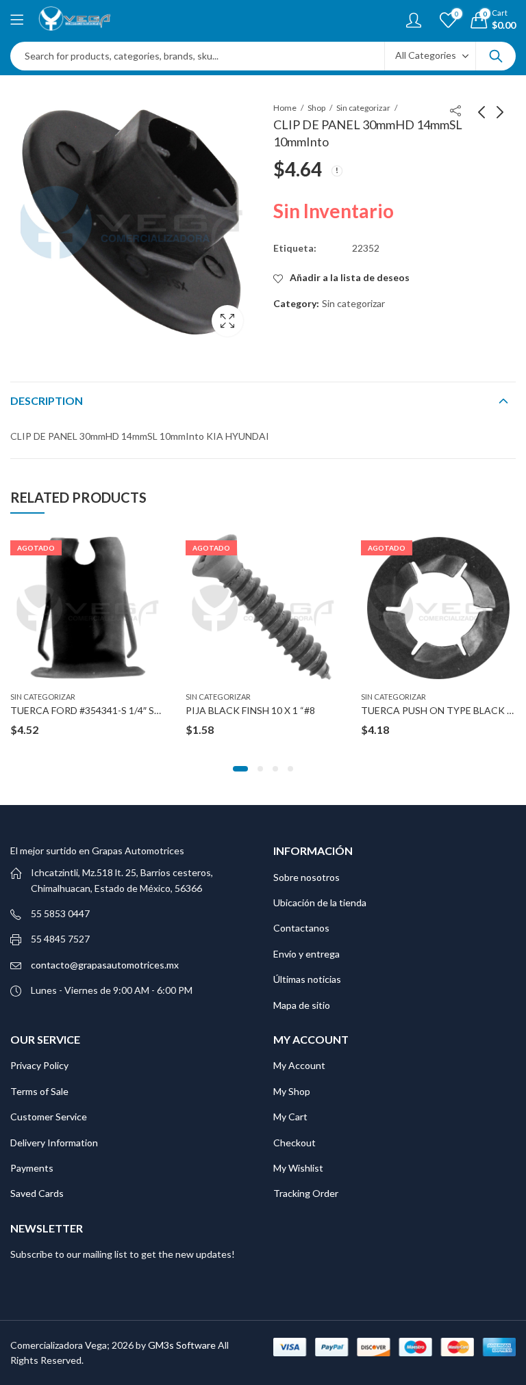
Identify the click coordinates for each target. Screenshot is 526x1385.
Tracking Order (305, 1193)
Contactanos (301, 928)
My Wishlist (298, 1168)
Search (496, 56)
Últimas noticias (307, 979)
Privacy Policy (39, 1065)
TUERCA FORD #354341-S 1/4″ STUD (92, 710)
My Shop (291, 1091)
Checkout (294, 1142)
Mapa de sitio (301, 1005)
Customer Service (48, 1116)
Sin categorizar (363, 108)
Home (285, 108)
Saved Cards (37, 1193)
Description (46, 400)
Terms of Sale (39, 1091)
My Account (299, 1065)
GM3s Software (183, 1345)
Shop (316, 108)
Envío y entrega (306, 954)
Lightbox (227, 321)
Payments (31, 1168)
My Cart (290, 1116)
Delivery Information (54, 1142)
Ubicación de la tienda (319, 902)
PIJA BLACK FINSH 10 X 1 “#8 (250, 710)
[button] (240, 769)
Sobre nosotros (306, 877)
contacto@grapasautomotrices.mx (105, 965)
